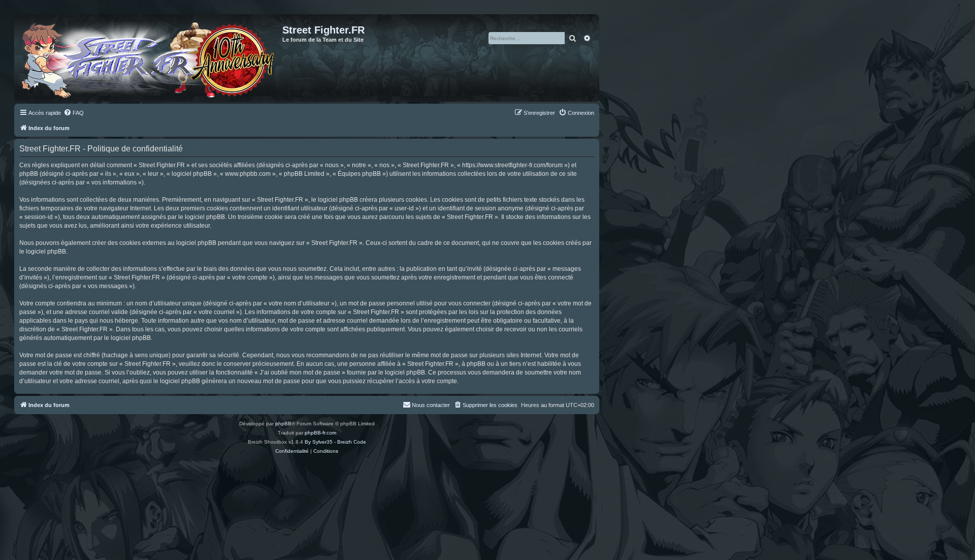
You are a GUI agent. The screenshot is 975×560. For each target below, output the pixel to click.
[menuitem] (73, 113)
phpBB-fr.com (320, 432)
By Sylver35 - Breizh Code (335, 442)
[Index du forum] (149, 58)
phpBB (283, 423)
